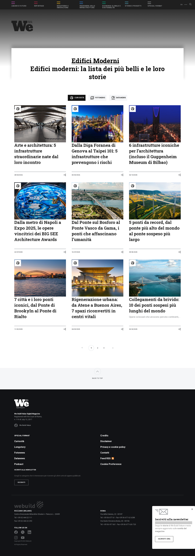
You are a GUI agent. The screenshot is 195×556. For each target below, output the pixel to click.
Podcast (18, 464)
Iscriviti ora (164, 539)
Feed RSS (105, 458)
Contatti (104, 452)
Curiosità (79, 98)
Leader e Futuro (18, 6)
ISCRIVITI (21, 482)
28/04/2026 (18, 175)
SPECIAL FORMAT (155, 6)
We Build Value (25, 425)
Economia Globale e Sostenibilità (111, 7)
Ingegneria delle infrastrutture (87, 7)
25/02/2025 (133, 329)
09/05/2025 (133, 252)
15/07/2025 (76, 252)
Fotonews (100, 98)
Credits (104, 435)
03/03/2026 (76, 175)
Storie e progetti (133, 6)
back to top (97, 378)
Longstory (19, 447)
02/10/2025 (133, 175)
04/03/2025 (76, 329)
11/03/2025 (18, 329)
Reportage (39, 6)
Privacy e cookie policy (112, 447)
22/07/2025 (18, 252)
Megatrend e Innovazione (63, 7)
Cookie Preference (110, 464)
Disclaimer (106, 441)
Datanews (121, 98)
